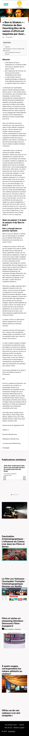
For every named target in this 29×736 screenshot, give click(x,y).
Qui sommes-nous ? (11, 725)
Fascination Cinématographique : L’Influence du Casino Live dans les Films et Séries (13, 541)
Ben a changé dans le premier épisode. (12, 53)
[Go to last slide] (4, 478)
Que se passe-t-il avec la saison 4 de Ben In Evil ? (13, 49)
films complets (9, 629)
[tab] (11, 494)
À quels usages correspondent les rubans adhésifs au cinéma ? (12, 670)
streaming (17, 629)
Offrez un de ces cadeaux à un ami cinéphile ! (11, 713)
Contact (21, 725)
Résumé (7, 47)
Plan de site (8, 727)
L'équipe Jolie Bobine (11, 473)
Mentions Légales (18, 727)
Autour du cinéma (7, 19)
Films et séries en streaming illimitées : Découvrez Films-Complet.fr (13, 622)
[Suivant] (24, 478)
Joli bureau (11, 731)
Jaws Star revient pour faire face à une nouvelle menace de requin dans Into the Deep (14, 468)
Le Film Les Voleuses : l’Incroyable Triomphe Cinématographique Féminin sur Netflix (13, 582)
